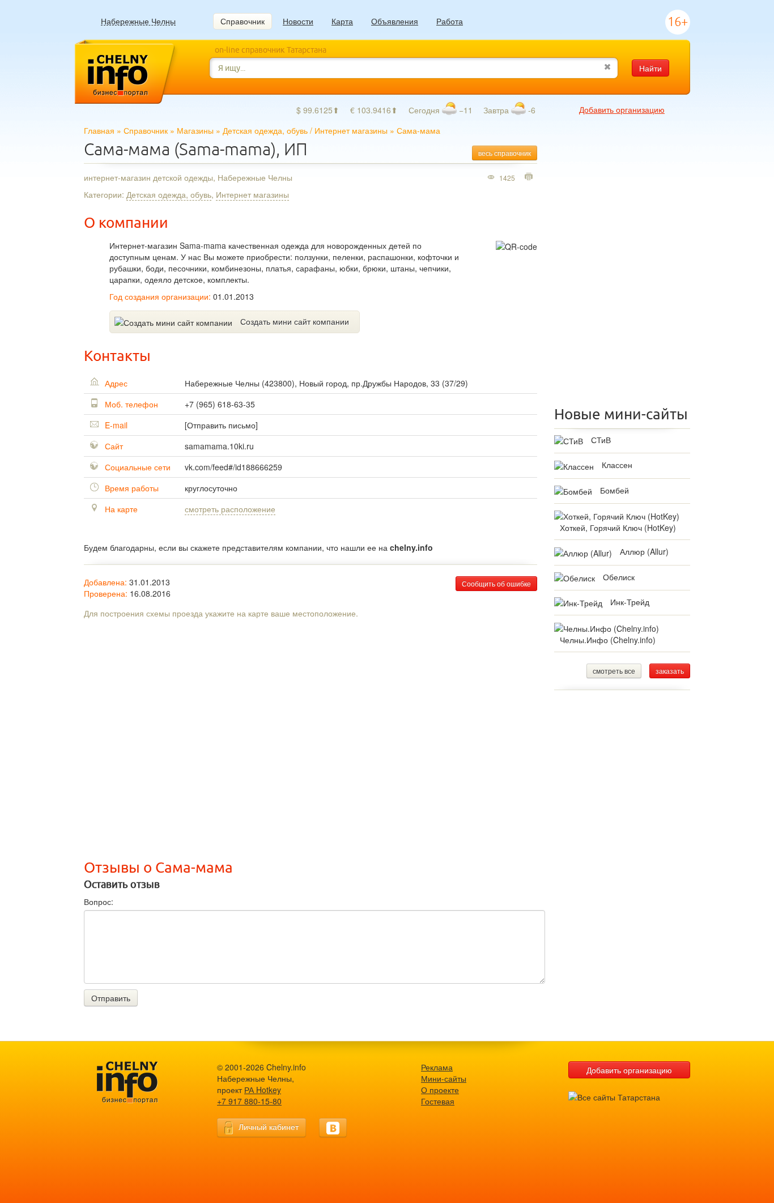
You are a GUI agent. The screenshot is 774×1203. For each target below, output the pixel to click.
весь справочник (504, 153)
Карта (342, 21)
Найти (650, 68)
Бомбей (614, 490)
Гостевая (437, 1101)
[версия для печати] (530, 177)
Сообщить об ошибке (496, 583)
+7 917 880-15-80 (249, 1101)
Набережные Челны (138, 21)
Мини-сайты (443, 1078)
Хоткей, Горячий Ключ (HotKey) (618, 527)
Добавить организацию (622, 109)
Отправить (110, 998)
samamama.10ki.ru (219, 446)
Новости (298, 21)
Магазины (195, 130)
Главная (99, 130)
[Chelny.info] (138, 1082)
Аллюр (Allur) (644, 551)
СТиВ (601, 439)
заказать (670, 670)
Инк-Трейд (629, 601)
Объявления (394, 21)
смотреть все (614, 670)
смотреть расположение (230, 509)
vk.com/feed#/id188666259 (233, 467)
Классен (617, 464)
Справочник (242, 21)
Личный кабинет (269, 1126)
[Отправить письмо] (221, 425)
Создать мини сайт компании (294, 321)
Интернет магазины (351, 130)
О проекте (440, 1089)
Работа (449, 21)
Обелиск (619, 577)
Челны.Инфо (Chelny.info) (608, 639)
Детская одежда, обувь (265, 130)
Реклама (437, 1067)
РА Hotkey (262, 1089)
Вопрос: (98, 901)
